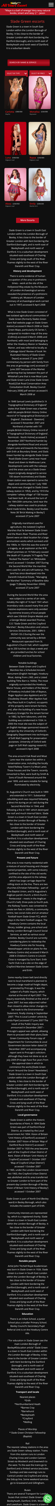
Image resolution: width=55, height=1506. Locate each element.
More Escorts (27, 220)
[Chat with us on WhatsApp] (47, 1498)
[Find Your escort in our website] (15, 3)
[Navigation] (50, 3)
